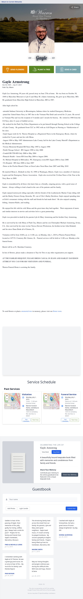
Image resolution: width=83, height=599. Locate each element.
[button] (12, 399)
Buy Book (56, 452)
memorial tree (27, 311)
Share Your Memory (69, 475)
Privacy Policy (36, 590)
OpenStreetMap (43, 593)
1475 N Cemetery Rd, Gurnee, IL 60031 (32, 414)
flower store (57, 311)
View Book (45, 452)
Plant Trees (35, 420)
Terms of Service (47, 590)
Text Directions (26, 420)
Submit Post (71, 508)
